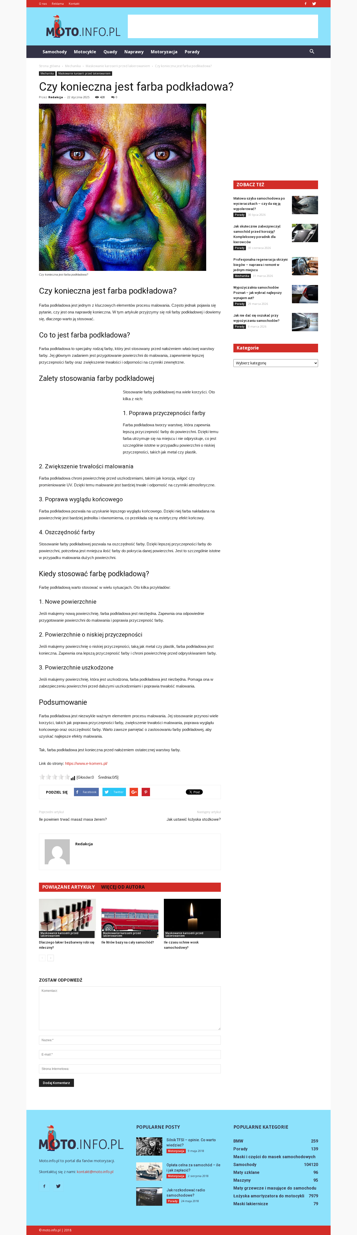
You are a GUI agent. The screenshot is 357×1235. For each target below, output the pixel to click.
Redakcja (55, 97)
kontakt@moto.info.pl (95, 1171)
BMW (238, 1141)
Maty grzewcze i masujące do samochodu (274, 1188)
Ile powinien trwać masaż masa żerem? (73, 819)
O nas (43, 3)
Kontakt (74, 3)
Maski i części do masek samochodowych (274, 1156)
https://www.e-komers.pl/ (86, 763)
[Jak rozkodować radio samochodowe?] (149, 1196)
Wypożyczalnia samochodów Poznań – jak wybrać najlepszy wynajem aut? (257, 293)
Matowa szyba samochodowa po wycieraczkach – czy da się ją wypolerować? (259, 203)
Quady (110, 52)
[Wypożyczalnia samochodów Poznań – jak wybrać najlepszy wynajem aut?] (305, 294)
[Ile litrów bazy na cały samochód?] (129, 918)
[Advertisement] (223, 26)
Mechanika (47, 73)
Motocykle (85, 52)
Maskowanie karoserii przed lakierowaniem (84, 73)
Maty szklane (246, 1172)
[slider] (54, 777)
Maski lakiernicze (250, 1203)
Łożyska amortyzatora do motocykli (268, 1195)
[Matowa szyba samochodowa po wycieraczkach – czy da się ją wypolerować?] (305, 205)
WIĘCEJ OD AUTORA (123, 887)
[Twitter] (314, 3)
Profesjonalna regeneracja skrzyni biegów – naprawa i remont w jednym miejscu (260, 265)
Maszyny (242, 1180)
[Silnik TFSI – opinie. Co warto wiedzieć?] (149, 1146)
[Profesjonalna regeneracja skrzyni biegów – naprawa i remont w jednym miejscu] (305, 266)
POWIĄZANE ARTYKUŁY (68, 887)
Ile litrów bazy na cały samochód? (127, 942)
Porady (192, 52)
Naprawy (133, 52)
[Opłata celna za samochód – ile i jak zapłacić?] (149, 1171)
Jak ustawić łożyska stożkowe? (193, 819)
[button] (312, 51)
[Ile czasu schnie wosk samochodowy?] (192, 918)
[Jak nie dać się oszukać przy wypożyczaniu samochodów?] (305, 322)
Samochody (55, 52)
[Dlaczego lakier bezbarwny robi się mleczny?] (67, 918)
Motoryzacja (164, 52)
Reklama (58, 3)
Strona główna (49, 66)
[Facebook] (305, 3)
